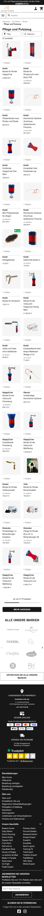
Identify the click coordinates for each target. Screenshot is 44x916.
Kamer (5, 484)
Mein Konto (7, 777)
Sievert (26, 392)
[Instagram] (25, 911)
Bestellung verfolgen (11, 783)
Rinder (25, 21)
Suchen (14, 15)
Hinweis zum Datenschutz (13, 818)
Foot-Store (6, 843)
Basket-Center (8, 828)
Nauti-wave (7, 860)
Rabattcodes (7, 789)
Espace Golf (7, 840)
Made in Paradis (9, 857)
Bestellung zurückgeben (22, 745)
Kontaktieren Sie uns (22, 699)
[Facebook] (19, 911)
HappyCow (7, 392)
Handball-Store (8, 849)
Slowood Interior (30, 834)
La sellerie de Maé (10, 855)
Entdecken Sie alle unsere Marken (22, 676)
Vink (25, 484)
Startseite (6, 21)
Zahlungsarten (8, 812)
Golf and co (7, 846)
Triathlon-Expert (30, 855)
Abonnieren (22, 894)
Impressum (6, 809)
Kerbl (4, 68)
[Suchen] (8, 15)
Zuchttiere (16, 21)
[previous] (1, 647)
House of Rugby (9, 852)
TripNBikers (28, 857)
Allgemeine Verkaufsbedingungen (16, 804)
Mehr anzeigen (22, 609)
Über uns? (6, 798)
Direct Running (8, 834)
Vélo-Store (27, 860)
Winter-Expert (29, 863)
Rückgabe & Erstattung (12, 806)
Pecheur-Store (29, 828)
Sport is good (28, 846)
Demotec (6, 528)
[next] (42, 647)
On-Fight (6, 863)
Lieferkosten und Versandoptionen (17, 815)
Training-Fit (28, 849)
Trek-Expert (28, 852)
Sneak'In (27, 840)
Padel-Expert (7, 866)
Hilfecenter (6, 780)
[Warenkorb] (42, 9)
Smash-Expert (29, 837)
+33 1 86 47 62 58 (22, 707)
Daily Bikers (7, 831)
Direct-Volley (7, 837)
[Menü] (3, 15)
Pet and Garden (30, 831)
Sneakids (27, 843)
